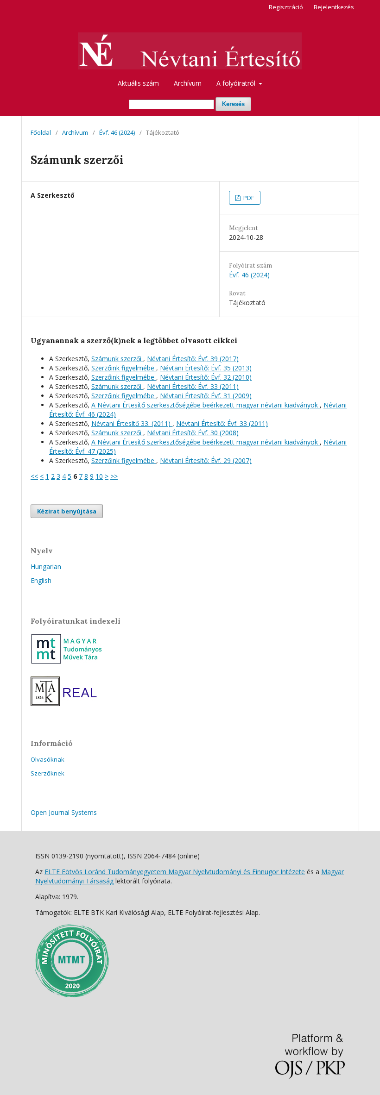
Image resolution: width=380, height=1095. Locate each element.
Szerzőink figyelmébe (123, 367)
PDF (248, 198)
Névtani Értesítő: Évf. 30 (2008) (193, 432)
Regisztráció (286, 7)
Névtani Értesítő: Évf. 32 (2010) (206, 377)
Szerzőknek (47, 773)
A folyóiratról (236, 83)
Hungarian (46, 566)
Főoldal (41, 132)
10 (99, 476)
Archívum (188, 83)
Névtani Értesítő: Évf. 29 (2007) (206, 460)
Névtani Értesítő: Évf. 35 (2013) (206, 367)
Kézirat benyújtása (66, 511)
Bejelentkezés (334, 7)
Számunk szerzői (117, 358)
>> (114, 476)
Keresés (233, 103)
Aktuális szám (138, 83)
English (41, 580)
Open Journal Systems (64, 812)
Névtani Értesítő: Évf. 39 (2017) (193, 358)
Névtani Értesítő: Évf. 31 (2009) (206, 395)
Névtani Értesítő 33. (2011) (131, 423)
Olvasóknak (47, 759)
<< (34, 476)
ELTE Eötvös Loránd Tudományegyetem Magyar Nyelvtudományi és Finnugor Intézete (174, 871)
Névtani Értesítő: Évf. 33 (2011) (193, 386)
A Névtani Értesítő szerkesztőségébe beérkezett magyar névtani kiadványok (205, 404)
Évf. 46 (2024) (117, 132)
